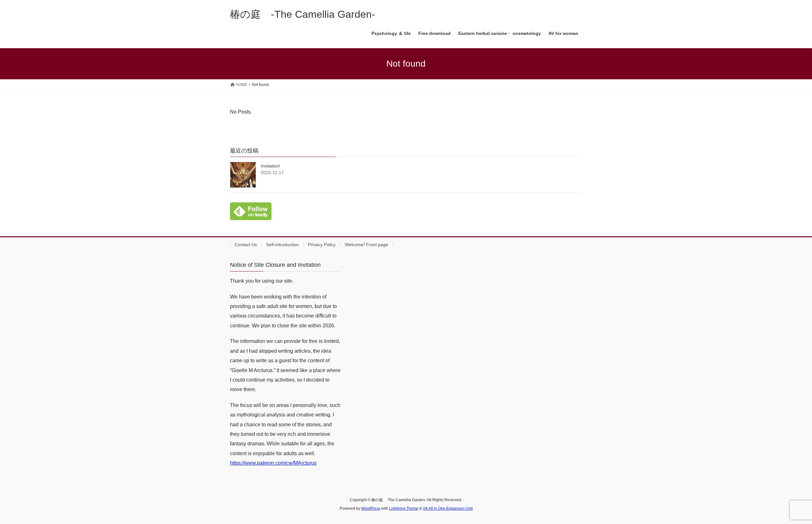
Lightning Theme (403, 508)
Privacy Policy (322, 244)
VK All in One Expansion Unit (448, 508)
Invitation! (270, 165)
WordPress (370, 508)
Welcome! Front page (366, 244)
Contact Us (246, 244)
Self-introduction (282, 244)
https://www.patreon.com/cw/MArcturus (273, 463)
